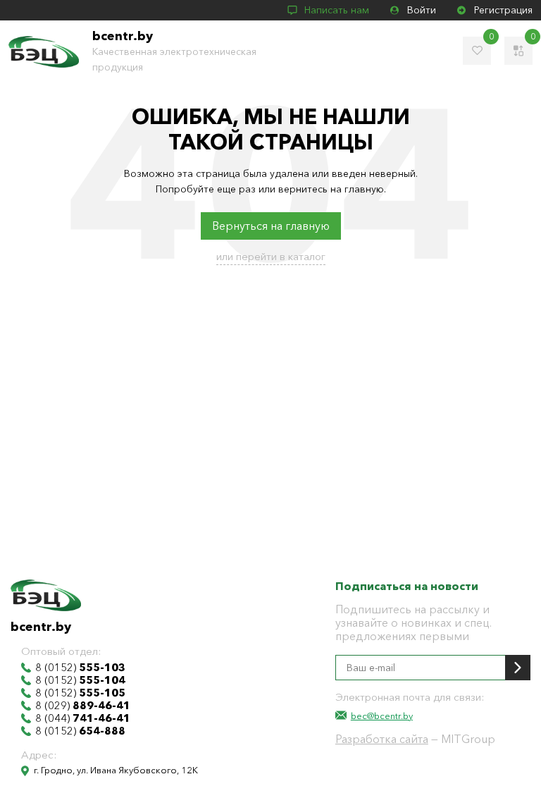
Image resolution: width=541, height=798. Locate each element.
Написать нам (336, 10)
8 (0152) (80, 667)
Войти (421, 10)
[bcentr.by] (43, 52)
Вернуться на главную (271, 226)
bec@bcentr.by (382, 715)
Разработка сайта (381, 739)
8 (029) (82, 705)
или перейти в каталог (270, 256)
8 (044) (82, 718)
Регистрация (503, 10)
